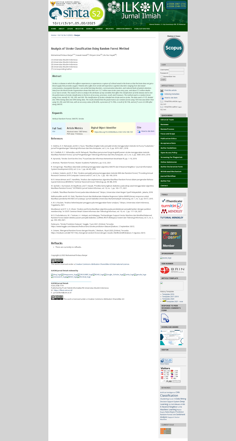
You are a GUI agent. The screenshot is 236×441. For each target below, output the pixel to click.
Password (164, 73)
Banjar (77, 35)
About (62, 29)
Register (79, 29)
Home (53, 29)
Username (164, 69)
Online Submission (169, 162)
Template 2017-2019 (170, 296)
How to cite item (171, 98)
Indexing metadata (172, 94)
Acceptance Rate (168, 143)
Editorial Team (167, 120)
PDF (53, 131)
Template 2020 (168, 299)
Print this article (171, 90)
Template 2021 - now (174, 301)
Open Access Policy (169, 152)
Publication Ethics (169, 138)
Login (70, 29)
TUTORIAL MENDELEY (171, 217)
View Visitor (164, 364)
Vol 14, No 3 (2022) (65, 35)
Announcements (124, 29)
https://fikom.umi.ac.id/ (63, 290)
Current (99, 29)
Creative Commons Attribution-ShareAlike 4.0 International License (102, 264)
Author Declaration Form (172, 167)
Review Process (167, 129)
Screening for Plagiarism (171, 157)
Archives (110, 29)
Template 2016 (168, 294)
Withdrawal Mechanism (171, 171)
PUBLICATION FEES (142, 29)
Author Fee (165, 181)
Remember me (169, 76)
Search (89, 29)
